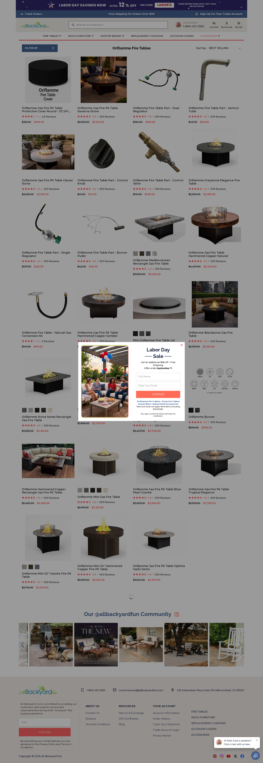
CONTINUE (158, 394)
